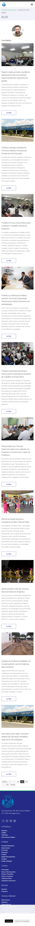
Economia (4, 850)
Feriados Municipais (7, 846)
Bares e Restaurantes (8, 872)
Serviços (4, 889)
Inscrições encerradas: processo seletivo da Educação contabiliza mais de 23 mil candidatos (15, 736)
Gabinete (4, 830)
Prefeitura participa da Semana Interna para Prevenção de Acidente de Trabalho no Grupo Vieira (16, 374)
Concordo (9, 921)
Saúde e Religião (6, 861)
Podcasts (4, 891)
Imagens (4, 859)
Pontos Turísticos (7, 876)
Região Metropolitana (8, 857)
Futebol (3, 854)
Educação (4, 852)
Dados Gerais (5, 848)
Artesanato (5, 869)
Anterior (4, 782)
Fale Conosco (5, 900)
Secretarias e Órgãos (8, 837)
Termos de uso (6, 904)
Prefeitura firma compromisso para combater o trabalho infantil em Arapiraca (16, 225)
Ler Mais (8, 113)
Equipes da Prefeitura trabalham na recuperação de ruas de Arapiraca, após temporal (16, 664)
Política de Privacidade (22, 921)
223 (26, 782)
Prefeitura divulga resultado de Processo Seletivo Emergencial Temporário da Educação (14, 150)
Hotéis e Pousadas (7, 874)
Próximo (13, 784)
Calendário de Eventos (8, 880)
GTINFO (3, 833)
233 (7, 784)
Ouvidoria (4, 902)
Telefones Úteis (6, 878)
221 (18, 782)
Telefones (4, 835)
